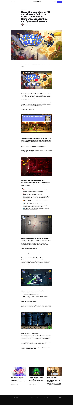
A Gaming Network (36, 1)
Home (12, 1)
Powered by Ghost (59, 397)
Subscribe (59, 1)
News (15, 1)
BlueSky (44, 397)
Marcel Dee (26, 24)
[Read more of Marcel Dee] (22, 24)
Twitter (37, 397)
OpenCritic (47, 397)
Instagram (40, 397)
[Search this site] (52, 2)
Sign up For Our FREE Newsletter (31, 397)
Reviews (19, 1)
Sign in (55, 1)
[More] (22, 2)
